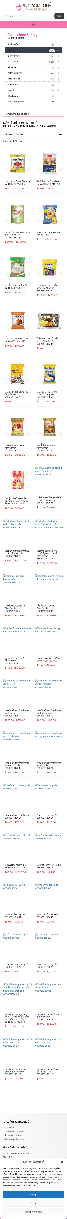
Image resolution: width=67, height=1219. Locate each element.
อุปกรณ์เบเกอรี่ (34, 73)
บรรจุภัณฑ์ (34, 61)
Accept (33, 1194)
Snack (34, 90)
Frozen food (34, 79)
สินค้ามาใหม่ (31, 44)
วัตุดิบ (34, 50)
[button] (62, 1162)
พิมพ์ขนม (34, 67)
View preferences (33, 1211)
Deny (33, 1203)
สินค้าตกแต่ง (34, 56)
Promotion (31, 85)
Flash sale (31, 96)
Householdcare (31, 102)
